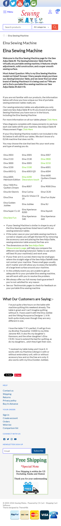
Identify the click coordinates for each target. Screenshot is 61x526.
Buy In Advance (10, 403)
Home (4, 35)
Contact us (8, 390)
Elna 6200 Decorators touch (30, 178)
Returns (7, 397)
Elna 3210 (46, 163)
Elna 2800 (46, 159)
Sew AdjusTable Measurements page (25, 246)
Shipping (7, 394)
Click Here (52, 119)
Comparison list (10, 428)
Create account (10, 418)
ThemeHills (23, 507)
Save (19, 375)
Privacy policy (9, 400)
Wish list (7, 424)
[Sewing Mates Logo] (30, 16)
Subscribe (38, 450)
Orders (6, 421)
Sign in (6, 414)
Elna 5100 (27, 167)
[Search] (55, 27)
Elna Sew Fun (10, 217)
